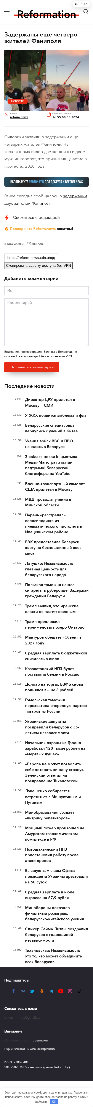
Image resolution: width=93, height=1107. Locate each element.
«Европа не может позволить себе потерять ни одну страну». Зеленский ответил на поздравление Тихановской (54, 772)
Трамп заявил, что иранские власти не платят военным (52, 609)
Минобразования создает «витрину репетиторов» (49, 815)
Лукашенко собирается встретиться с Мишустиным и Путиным (53, 796)
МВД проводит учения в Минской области (48, 502)
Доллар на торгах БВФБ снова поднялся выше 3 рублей (54, 687)
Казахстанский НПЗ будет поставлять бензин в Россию (52, 672)
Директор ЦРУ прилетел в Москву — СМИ (50, 402)
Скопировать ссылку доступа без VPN (38, 266)
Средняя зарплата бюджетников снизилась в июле (56, 656)
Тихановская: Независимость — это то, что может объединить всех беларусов (54, 956)
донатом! (65, 228)
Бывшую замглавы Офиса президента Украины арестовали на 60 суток (56, 876)
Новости (17, 101)
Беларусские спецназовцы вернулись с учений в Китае (51, 428)
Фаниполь (36, 243)
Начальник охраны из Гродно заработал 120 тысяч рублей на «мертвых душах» (55, 748)
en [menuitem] (86, 4)
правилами (39, 1040)
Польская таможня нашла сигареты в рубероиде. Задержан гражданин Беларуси (57, 590)
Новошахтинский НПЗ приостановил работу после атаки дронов (52, 855)
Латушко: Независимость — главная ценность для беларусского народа (51, 569)
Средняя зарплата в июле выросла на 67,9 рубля (49, 895)
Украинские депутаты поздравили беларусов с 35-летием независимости (52, 727)
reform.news (19, 117)
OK (54, 1101)
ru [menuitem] (76, 4)
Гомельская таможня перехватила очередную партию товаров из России (56, 705)
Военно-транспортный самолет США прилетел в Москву (55, 487)
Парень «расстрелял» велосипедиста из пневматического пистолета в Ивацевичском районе (53, 523)
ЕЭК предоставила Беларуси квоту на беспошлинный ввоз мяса (53, 547)
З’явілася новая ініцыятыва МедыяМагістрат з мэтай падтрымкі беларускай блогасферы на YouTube (51, 465)
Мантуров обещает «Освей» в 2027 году (53, 640)
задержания (15, 243)
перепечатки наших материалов (30, 1049)
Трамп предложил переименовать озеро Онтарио (55, 624)
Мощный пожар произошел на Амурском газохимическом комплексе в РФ (54, 834)
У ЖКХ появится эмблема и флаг (56, 415)
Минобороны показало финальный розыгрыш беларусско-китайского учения (54, 913)
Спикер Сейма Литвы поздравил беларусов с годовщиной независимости (56, 934)
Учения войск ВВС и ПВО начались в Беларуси (49, 444)
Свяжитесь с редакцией (36, 217)
